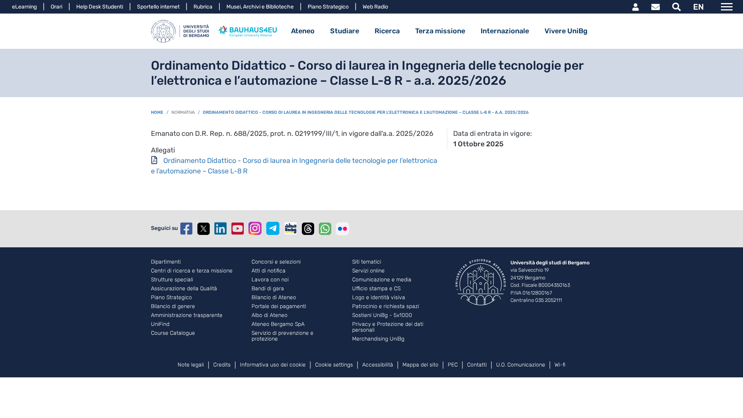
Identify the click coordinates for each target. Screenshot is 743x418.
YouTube (237, 229)
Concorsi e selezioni (276, 262)
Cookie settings (334, 364)
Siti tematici (366, 262)
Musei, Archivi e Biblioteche (260, 6)
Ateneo (303, 31)
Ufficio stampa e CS (376, 289)
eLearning (24, 6)
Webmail (655, 7)
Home (157, 112)
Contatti (477, 364)
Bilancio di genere (173, 306)
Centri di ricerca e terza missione (192, 271)
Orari (56, 6)
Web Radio (375, 6)
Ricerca (387, 31)
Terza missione (440, 31)
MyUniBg (635, 7)
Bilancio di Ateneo (274, 298)
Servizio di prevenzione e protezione (282, 336)
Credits (222, 364)
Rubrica (202, 6)
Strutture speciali (172, 280)
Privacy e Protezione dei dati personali (387, 327)
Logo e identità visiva (378, 298)
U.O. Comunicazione (520, 364)
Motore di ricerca (676, 7)
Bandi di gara (268, 289)
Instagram (255, 228)
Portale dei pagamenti (279, 306)
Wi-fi (560, 364)
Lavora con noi (270, 280)
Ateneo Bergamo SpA (278, 324)
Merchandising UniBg (378, 339)
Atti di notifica (269, 271)
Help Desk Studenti (99, 6)
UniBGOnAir (290, 228)
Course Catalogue (173, 333)
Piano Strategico (328, 6)
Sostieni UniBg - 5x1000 (382, 315)
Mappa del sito (420, 364)
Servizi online (368, 271)
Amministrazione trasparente (187, 315)
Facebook (186, 229)
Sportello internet (158, 6)
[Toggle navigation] (726, 7)
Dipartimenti (166, 262)
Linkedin (220, 229)
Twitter (203, 229)
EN (698, 6)
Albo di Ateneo (270, 315)
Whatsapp (325, 229)
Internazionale (505, 31)
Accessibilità (377, 364)
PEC (453, 364)
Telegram (272, 228)
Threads (308, 229)
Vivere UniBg (565, 31)
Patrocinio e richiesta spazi (385, 306)
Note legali (191, 364)
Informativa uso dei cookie (273, 364)
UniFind (160, 324)
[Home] (180, 31)
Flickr (342, 229)
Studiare (344, 31)
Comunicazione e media (381, 280)
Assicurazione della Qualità (184, 289)
